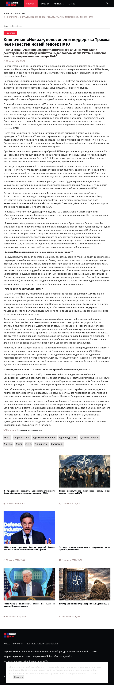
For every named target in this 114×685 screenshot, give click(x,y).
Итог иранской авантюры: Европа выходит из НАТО (84, 604)
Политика (20, 13)
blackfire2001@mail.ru (61, 656)
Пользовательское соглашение (42, 644)
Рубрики (44, 3)
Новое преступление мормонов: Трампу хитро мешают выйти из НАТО (84, 492)
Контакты (59, 3)
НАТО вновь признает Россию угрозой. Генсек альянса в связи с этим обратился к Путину (29, 548)
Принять (18, 677)
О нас (72, 3)
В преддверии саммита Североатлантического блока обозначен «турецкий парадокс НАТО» (29, 492)
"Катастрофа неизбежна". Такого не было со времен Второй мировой (29, 605)
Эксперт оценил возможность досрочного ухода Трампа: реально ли (84, 548)
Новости (30, 3)
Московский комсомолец (29, 430)
